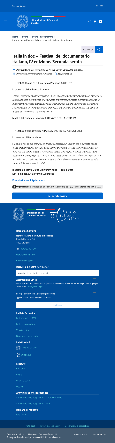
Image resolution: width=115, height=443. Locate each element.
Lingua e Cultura (23, 380)
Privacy (30, 286)
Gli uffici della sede (25, 260)
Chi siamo (20, 368)
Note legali (30, 425)
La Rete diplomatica (25, 324)
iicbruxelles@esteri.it (25, 254)
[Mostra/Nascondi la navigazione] (5, 21)
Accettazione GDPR (26, 280)
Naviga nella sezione (57, 196)
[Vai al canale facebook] (94, 21)
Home (15, 36)
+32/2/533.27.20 (27, 248)
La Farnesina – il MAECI (27, 318)
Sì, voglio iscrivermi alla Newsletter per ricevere (35, 293)
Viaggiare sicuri (23, 330)
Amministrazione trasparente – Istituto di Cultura (39, 397)
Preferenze (81, 435)
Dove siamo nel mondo (27, 336)
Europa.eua (25, 354)
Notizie (19, 386)
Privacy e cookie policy (50, 425)
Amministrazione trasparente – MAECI (34, 403)
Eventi (25, 36)
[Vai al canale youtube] (100, 21)
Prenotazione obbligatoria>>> (28, 180)
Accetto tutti (100, 435)
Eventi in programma (42, 36)
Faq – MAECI (22, 414)
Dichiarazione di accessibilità (77, 425)
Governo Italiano (19, 5)
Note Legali (37, 286)
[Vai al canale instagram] (88, 21)
